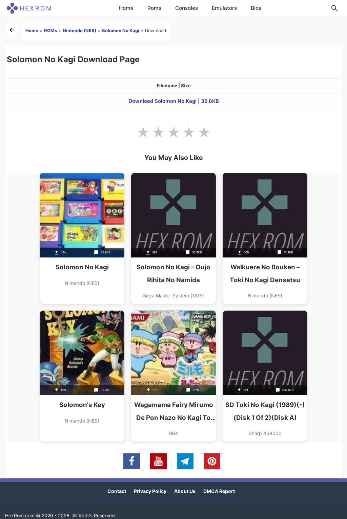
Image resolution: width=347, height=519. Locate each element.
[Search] (334, 8)
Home (126, 8)
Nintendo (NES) (79, 30)
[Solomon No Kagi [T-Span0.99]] (82, 238)
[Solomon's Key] (82, 376)
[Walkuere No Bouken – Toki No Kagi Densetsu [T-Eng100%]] (265, 238)
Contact (116, 491)
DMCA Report (219, 491)
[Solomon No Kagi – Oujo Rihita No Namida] (173, 238)
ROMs (50, 30)
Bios (256, 8)
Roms (154, 8)
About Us (185, 491)
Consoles (186, 8)
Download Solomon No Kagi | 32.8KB (173, 101)
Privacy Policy (150, 491)
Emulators (224, 8)
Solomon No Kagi (120, 30)
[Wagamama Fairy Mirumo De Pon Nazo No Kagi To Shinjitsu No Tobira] (173, 376)
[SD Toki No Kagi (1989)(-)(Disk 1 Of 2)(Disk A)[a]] (265, 376)
